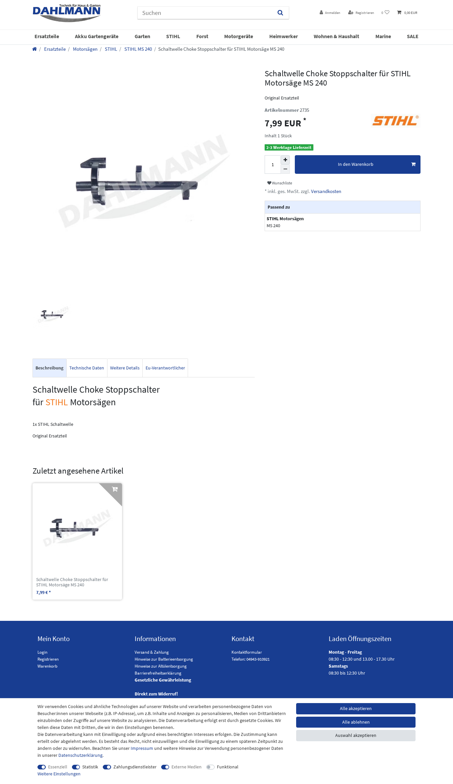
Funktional (227, 767)
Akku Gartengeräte (96, 36)
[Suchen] (280, 13)
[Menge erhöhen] (285, 159)
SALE (413, 36)
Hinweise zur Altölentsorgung (161, 666)
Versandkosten (325, 191)
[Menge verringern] (285, 169)
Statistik (90, 767)
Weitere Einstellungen (59, 774)
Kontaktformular (246, 652)
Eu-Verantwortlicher (165, 368)
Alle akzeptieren (356, 708)
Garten (142, 36)
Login (42, 652)
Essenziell (57, 767)
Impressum (142, 748)
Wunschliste (281, 182)
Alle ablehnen (356, 722)
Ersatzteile (46, 36)
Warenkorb (47, 666)
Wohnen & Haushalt (336, 36)
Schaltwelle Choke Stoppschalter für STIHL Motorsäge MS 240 (72, 582)
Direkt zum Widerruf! (156, 694)
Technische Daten (86, 368)
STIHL (173, 36)
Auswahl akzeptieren (355, 735)
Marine (383, 36)
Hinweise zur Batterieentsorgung (164, 659)
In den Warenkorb (355, 164)
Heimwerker (283, 36)
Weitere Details (125, 368)
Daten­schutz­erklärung (80, 755)
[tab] (49, 368)
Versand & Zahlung (152, 652)
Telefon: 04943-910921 (250, 659)
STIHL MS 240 (137, 49)
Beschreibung (49, 368)
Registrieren (48, 659)
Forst (202, 36)
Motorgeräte (238, 36)
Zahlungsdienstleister (135, 767)
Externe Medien (186, 767)
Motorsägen (84, 49)
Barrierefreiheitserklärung (158, 673)
